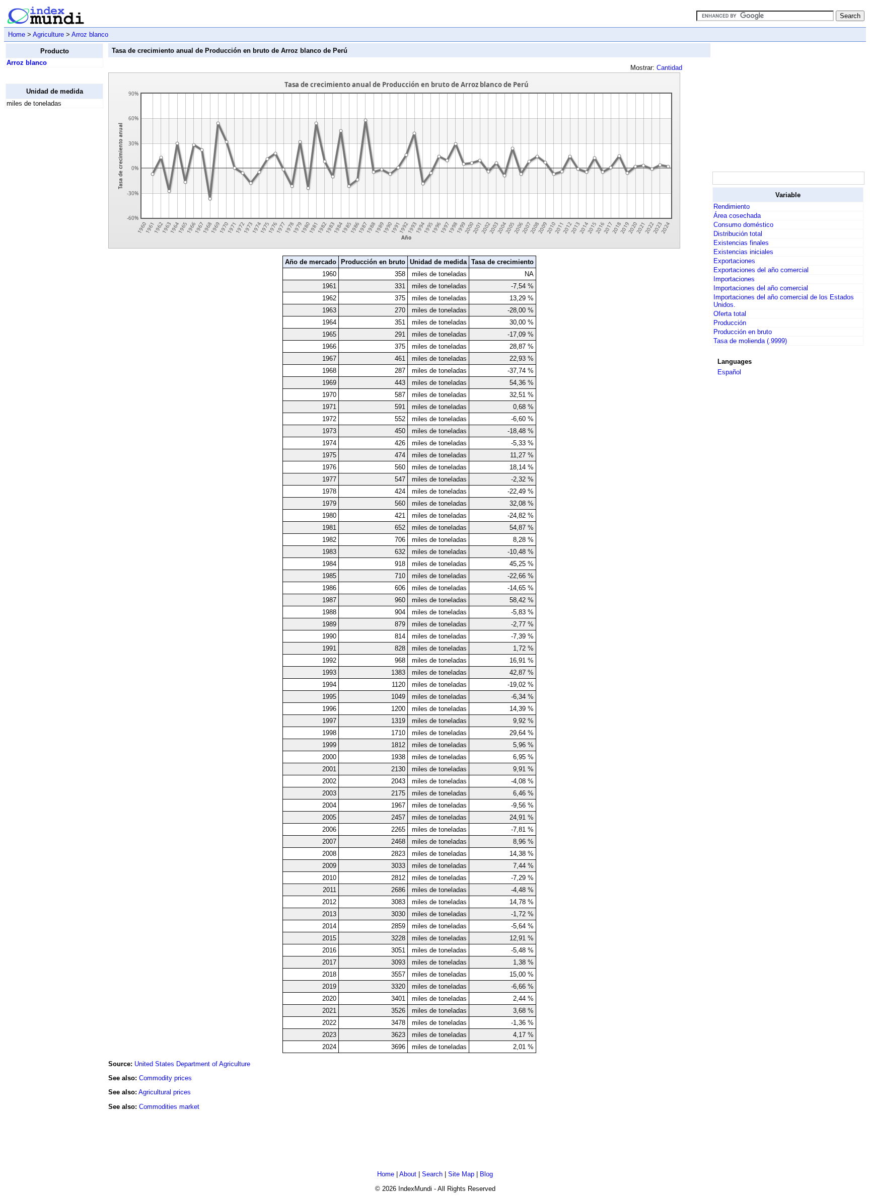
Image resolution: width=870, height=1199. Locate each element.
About (407, 1174)
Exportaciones (734, 261)
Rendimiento (731, 206)
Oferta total (729, 313)
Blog (486, 1174)
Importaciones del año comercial (760, 288)
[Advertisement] (46, 267)
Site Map (461, 1174)
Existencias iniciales (743, 252)
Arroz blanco (89, 34)
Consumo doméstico (743, 224)
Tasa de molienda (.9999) (750, 341)
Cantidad (669, 67)
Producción (729, 323)
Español (729, 372)
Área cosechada (737, 215)
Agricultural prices (164, 1092)
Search (432, 1174)
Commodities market (169, 1106)
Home (16, 34)
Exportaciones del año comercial (761, 270)
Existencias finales (741, 243)
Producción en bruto (742, 332)
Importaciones (734, 279)
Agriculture (48, 34)
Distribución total (737, 233)
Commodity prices (165, 1078)
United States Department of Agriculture (192, 1064)
